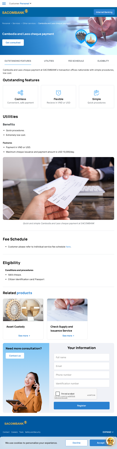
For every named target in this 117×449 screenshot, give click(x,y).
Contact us (15, 355)
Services (16, 23)
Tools (21, 432)
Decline (76, 442)
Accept (101, 442)
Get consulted (13, 42)
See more (23, 335)
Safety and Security (32, 432)
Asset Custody (15, 326)
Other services (29, 23)
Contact (6, 432)
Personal (6, 23)
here (68, 246)
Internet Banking (104, 12)
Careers (14, 432)
